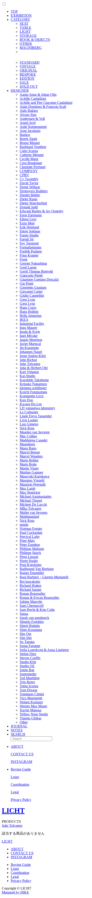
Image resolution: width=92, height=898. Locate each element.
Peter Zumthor (30, 545)
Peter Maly (27, 541)
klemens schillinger (33, 388)
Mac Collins (28, 436)
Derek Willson (30, 187)
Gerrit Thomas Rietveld (36, 271)
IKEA (24, 320)
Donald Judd (29, 207)
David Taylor (29, 183)
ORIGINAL (28, 70)
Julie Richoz (28, 360)
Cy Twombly (29, 179)
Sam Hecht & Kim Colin (37, 610)
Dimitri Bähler (30, 195)
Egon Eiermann (31, 215)
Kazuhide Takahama (34, 380)
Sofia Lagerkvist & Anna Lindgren (44, 650)
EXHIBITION (21, 15)
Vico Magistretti (31, 698)
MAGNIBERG (31, 48)
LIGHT (25, 31)
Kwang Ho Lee (31, 404)
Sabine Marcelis (31, 602)
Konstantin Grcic (32, 396)
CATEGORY (20, 19)
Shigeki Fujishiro (32, 622)
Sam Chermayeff (32, 606)
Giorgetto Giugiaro (33, 287)
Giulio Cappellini (32, 295)
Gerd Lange (28, 267)
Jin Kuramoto (29, 348)
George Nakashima (33, 263)
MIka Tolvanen (30, 508)
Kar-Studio (27, 376)
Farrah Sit (26, 239)
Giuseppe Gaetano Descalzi (39, 279)
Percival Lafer (30, 537)
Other (24, 722)
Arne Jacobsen (30, 131)
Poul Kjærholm (30, 565)
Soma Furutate (30, 646)
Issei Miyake (29, 336)
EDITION (27, 78)
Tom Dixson (28, 690)
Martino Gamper (31, 472)
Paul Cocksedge (31, 533)
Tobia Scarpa (29, 686)
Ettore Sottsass (30, 231)
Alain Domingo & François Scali (43, 107)
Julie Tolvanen (30, 364)
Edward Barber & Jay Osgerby (41, 211)
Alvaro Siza (28, 115)
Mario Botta (28, 464)
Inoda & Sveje (30, 332)
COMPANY (29, 171)
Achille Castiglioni (33, 98)
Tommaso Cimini (32, 694)
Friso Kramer (29, 255)
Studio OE (27, 666)
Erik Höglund (29, 227)
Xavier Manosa (30, 710)
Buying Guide (21, 769)
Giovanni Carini (31, 291)
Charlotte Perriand (32, 167)
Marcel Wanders (31, 456)
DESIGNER (20, 90)
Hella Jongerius (31, 315)
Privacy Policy (21, 800)
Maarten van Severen (35, 432)
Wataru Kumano (31, 702)
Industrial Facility (32, 324)
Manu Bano (28, 448)
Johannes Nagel (31, 352)
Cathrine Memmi (32, 155)
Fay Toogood (29, 243)
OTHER (26, 44)
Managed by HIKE (15, 892)
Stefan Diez (28, 654)
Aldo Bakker (29, 111)
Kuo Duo (26, 400)
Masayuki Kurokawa (34, 476)
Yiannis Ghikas (30, 718)
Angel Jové (28, 123)
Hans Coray (28, 307)
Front (23, 259)
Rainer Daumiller (32, 573)
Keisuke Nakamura (33, 384)
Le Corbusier (29, 412)
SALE (24, 82)
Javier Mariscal (30, 344)
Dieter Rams (28, 199)
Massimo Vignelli (32, 480)
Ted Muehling (30, 678)
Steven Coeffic (30, 658)
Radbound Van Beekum (37, 569)
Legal (15, 792)
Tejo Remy (27, 682)
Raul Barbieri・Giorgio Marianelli (44, 577)
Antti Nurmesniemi (33, 127)
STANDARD (30, 62)
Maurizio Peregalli (33, 484)
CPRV (24, 175)
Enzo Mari (27, 223)
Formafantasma (30, 247)
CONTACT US (22, 754)
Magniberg (27, 444)
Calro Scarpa (29, 151)
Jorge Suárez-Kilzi (33, 356)
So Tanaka (27, 642)
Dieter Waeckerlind (33, 203)
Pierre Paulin (29, 561)
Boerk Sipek (28, 139)
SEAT (24, 23)
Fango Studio (29, 235)
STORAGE (28, 36)
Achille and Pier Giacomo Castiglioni (46, 102)
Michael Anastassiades (35, 496)
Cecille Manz (29, 159)
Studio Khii (28, 662)
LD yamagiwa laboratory (37, 408)
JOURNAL (19, 726)
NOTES (17, 730)
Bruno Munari (30, 143)
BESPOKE (28, 74)
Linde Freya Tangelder (36, 416)
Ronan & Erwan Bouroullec (39, 597)
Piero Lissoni (29, 557)
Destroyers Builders (34, 191)
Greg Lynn (27, 299)
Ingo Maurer (28, 328)
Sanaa (24, 614)
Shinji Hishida (30, 626)
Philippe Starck (30, 553)
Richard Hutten (30, 585)
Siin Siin (26, 638)
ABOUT (17, 746)
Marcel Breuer (30, 452)
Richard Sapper (31, 589)
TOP (14, 11)
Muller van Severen (33, 512)
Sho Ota (25, 634)
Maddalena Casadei (33, 440)
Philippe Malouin (32, 549)
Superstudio (28, 674)
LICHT (13, 810)
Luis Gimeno (29, 424)
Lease (15, 777)
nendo (24, 524)
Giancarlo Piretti (31, 275)
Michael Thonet (31, 500)
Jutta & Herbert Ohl (34, 368)
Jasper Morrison (31, 340)
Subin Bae (27, 670)
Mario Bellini (29, 460)
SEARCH (18, 734)
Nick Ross (27, 428)
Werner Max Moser (33, 706)
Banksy (25, 135)
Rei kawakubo (30, 581)
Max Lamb (27, 488)
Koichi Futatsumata (33, 392)
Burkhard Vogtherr (33, 147)
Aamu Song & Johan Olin (38, 94)
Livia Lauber (29, 420)
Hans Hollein (29, 311)
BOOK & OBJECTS (35, 40)
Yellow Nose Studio (34, 714)
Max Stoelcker (30, 492)
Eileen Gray (28, 219)
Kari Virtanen (29, 372)
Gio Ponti (26, 283)
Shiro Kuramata (31, 630)
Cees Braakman (31, 163)
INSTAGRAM (21, 762)
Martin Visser (29, 468)
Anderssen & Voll (32, 119)
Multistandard (29, 516)
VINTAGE (28, 66)
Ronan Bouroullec (33, 593)
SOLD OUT (29, 86)
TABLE (25, 27)
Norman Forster (31, 528)
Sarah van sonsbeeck (34, 618)
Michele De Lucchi (33, 504)
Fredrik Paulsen (31, 251)
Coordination (20, 784)
